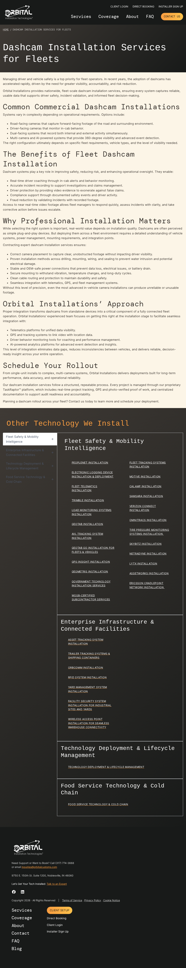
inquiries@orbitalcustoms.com (39, 867)
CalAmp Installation (145, 486)
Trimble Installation (88, 500)
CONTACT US (172, 16)
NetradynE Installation (148, 553)
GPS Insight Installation (91, 561)
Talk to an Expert (57, 884)
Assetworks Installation (149, 573)
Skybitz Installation (146, 543)
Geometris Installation (90, 571)
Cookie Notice (111, 900)
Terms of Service (72, 900)
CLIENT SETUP (59, 910)
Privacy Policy (92, 900)
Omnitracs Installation (148, 520)
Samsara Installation (146, 496)
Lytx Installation (143, 563)
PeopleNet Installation (90, 462)
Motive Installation (145, 476)
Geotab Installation (87, 524)
